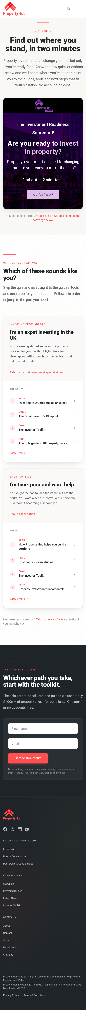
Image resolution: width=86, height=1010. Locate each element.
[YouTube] (27, 829)
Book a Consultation (14, 856)
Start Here (9, 883)
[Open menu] (79, 9)
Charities (8, 954)
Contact (7, 932)
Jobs (6, 940)
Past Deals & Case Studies (18, 863)
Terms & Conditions (35, 995)
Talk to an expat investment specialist (34, 372)
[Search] (68, 8)
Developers (9, 947)
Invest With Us (11, 849)
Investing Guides (12, 890)
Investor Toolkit (12, 905)
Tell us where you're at (49, 619)
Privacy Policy (11, 995)
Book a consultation (22, 514)
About (6, 925)
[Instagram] (12, 829)
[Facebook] (5, 829)
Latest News (10, 898)
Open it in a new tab (49, 215)
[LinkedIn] (20, 829)
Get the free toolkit (28, 758)
